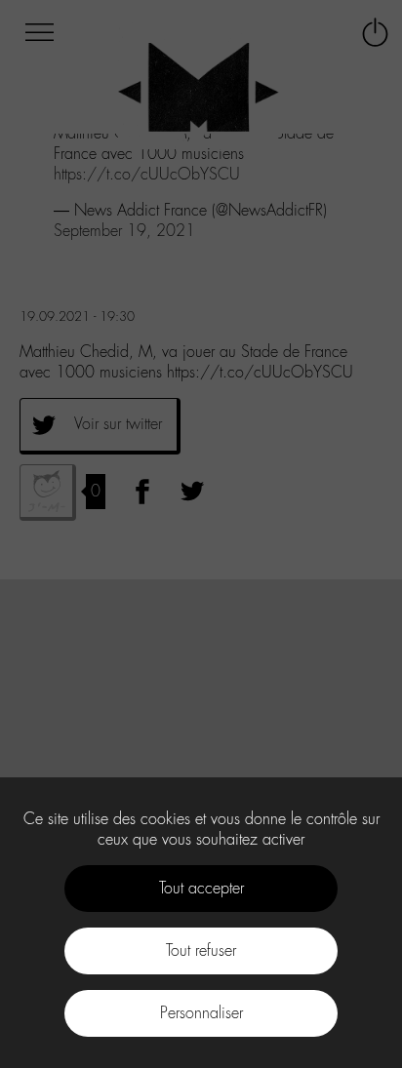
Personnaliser (201, 1013)
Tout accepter (201, 888)
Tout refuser (201, 950)
